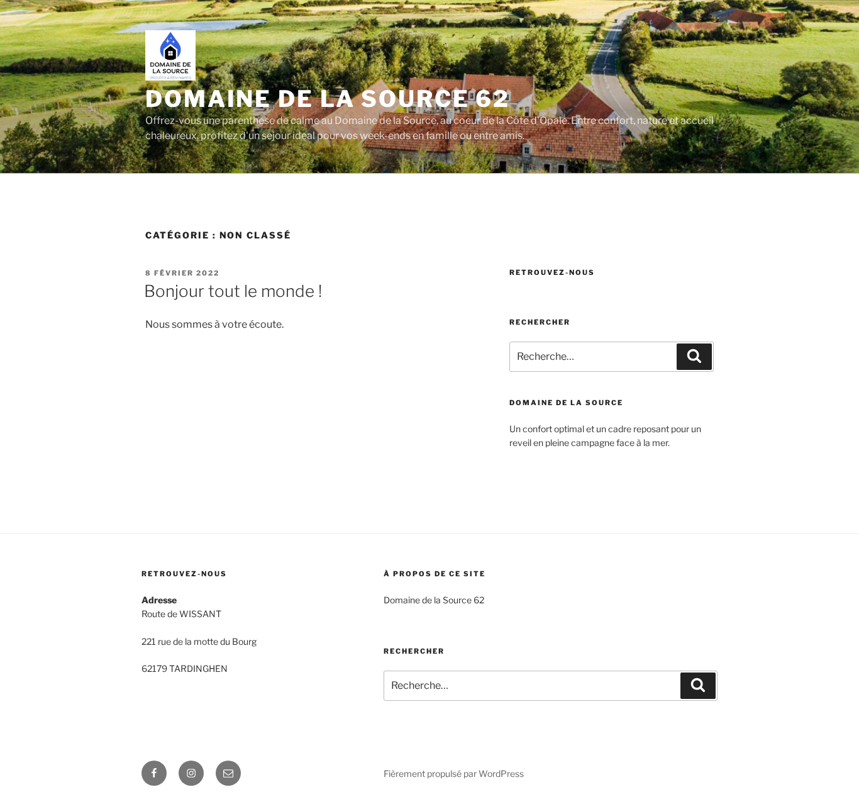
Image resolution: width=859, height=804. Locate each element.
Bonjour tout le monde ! (233, 291)
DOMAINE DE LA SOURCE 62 (327, 99)
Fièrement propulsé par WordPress (454, 773)
